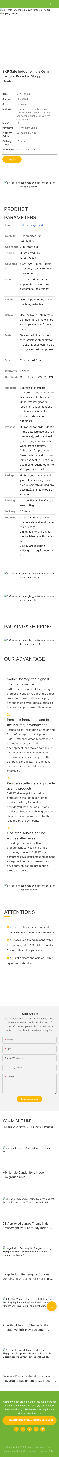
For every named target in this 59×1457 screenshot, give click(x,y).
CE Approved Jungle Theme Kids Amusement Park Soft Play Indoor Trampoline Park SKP (26, 1226)
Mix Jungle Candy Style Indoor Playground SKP (24, 1175)
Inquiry (12, 159)
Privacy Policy (47, 1451)
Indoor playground (31, 225)
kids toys (36, 1126)
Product (48, 1126)
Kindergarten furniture (16, 1126)
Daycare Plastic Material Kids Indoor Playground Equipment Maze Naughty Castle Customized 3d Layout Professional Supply (29, 1379)
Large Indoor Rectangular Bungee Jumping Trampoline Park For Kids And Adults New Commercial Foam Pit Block (29, 1277)
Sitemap (31, 1451)
